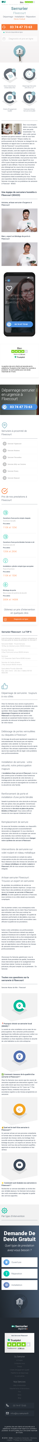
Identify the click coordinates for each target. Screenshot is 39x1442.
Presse (19, 1367)
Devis (19, 1395)
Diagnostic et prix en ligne (21, 38)
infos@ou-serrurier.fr (19, 1413)
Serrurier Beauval (14, 478)
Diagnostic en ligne (21, 619)
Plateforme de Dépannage (19, 1373)
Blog (19, 1398)
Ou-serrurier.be (19, 1376)
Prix (19, 1392)
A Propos (19, 1360)
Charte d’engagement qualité (19, 1370)
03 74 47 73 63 (21, 27)
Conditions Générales (21, 1438)
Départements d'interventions (19, 1389)
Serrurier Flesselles (15, 457)
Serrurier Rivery (13, 471)
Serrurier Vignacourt (14, 444)
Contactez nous (19, 1363)
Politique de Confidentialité (23, 1440)
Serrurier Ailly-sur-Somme (17, 464)
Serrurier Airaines (14, 450)
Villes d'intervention (19, 1385)
